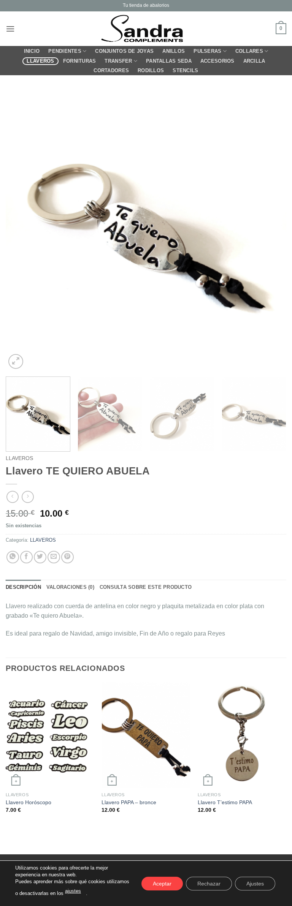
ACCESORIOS (217, 61)
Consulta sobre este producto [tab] (146, 587)
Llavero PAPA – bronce (129, 802)
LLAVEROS (40, 61)
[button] (10, 28)
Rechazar (209, 883)
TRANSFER (118, 61)
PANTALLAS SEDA (169, 61)
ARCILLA (254, 61)
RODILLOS (151, 70)
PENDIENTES (64, 51)
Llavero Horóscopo (28, 802)
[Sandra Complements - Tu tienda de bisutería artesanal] (146, 29)
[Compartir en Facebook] (26, 557)
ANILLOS (173, 51)
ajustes (73, 891)
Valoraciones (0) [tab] (70, 587)
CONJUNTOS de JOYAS (124, 51)
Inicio (32, 51)
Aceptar (162, 883)
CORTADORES (111, 70)
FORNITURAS (79, 61)
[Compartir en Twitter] (40, 557)
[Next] (271, 230)
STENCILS (185, 70)
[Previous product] (27, 497)
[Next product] (12, 497)
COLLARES (249, 51)
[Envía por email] (54, 557)
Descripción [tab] (23, 587)
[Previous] (21, 230)
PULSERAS (207, 51)
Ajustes (255, 883)
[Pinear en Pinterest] (67, 557)
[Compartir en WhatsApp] (12, 557)
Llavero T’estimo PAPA (225, 802)
